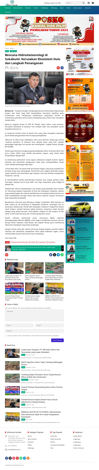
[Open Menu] (93, 3)
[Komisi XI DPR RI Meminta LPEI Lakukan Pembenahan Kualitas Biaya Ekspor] (71, 248)
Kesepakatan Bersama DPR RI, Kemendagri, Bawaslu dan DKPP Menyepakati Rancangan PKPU (83, 238)
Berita (7, 51)
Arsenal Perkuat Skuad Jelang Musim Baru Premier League (14, 298)
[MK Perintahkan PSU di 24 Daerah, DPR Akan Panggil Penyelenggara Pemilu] (71, 221)
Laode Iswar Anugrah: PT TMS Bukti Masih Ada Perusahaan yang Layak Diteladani (13, 277)
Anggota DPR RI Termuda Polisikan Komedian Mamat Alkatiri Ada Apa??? (82, 229)
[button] (83, 3)
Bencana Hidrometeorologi (20, 242)
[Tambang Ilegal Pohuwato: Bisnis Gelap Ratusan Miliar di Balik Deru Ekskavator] (54, 268)
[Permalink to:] (7, 68)
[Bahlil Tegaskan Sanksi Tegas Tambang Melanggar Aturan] (34, 268)
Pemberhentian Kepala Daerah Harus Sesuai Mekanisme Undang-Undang (32, 298)
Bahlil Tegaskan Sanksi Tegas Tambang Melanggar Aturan (34, 277)
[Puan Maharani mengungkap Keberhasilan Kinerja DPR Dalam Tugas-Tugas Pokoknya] (71, 257)
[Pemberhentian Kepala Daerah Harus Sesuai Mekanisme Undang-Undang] (34, 288)
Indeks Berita (77, 436)
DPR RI (33, 242)
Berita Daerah (32, 439)
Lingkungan (13, 51)
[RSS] (28, 458)
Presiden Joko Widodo (57, 445)
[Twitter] (54, 254)
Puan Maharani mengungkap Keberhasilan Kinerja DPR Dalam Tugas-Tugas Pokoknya (84, 257)
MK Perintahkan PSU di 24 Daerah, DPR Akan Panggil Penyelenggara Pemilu (84, 221)
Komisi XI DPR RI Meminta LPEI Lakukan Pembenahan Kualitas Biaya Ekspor (83, 247)
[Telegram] (58, 254)
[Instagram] (13, 458)
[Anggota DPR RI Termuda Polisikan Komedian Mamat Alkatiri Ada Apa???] (71, 230)
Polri (51, 448)
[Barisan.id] (11, 3)
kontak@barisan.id (14, 449)
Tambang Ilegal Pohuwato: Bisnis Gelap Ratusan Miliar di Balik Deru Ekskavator (54, 277)
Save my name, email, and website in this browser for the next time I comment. (33, 336)
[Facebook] (50, 254)
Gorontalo (53, 436)
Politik (30, 445)
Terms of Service (78, 448)
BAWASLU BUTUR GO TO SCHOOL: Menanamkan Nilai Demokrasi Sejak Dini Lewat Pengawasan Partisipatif (54, 298)
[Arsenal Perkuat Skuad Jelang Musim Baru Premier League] (14, 288)
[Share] (62, 67)
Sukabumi (52, 242)
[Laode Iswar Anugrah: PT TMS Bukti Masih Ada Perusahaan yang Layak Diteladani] (14, 268)
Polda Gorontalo (55, 439)
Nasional (30, 442)
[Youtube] (17, 458)
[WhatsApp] (62, 254)
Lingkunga (76, 439)
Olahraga (31, 448)
